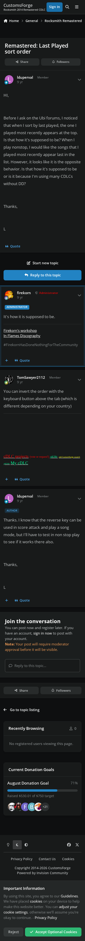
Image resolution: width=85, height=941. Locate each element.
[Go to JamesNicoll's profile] (18, 807)
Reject (13, 931)
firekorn (24, 293)
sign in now (42, 633)
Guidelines (69, 896)
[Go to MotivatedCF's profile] (38, 807)
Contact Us (47, 859)
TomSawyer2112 (31, 377)
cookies (36, 901)
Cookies (68, 859)
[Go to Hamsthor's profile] (12, 807)
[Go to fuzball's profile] (25, 807)
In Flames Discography (22, 335)
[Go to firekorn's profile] (9, 295)
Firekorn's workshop (20, 330)
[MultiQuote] (7, 360)
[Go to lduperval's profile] (9, 79)
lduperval (25, 77)
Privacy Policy (21, 859)
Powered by (42, 873)
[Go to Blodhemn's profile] (32, 807)
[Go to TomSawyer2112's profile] (9, 379)
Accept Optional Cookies (56, 931)
